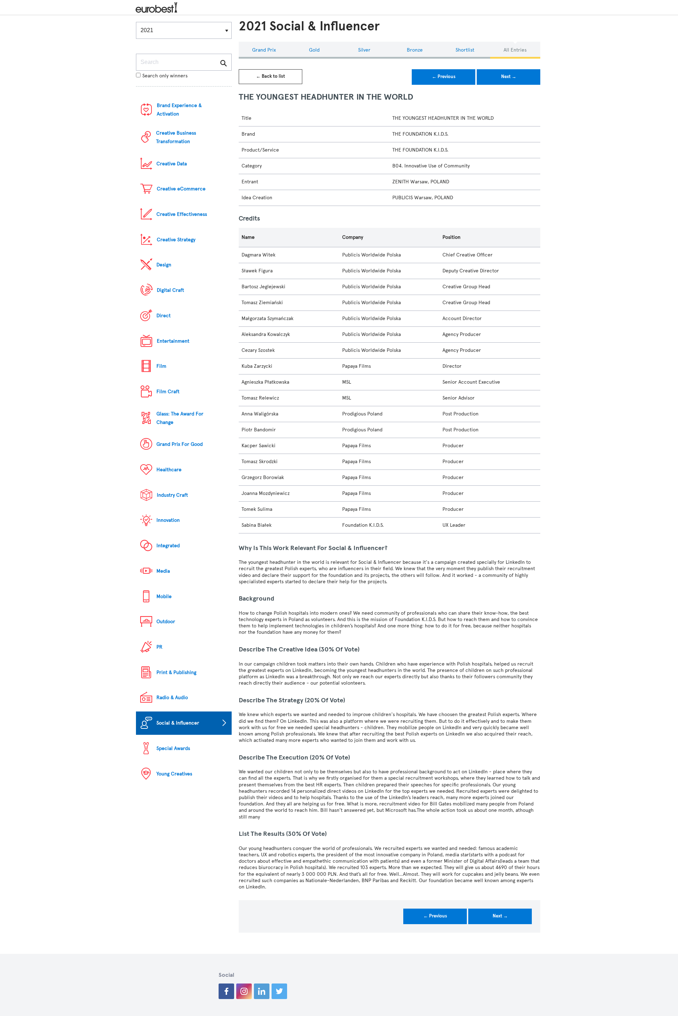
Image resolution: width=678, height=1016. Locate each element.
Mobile (164, 596)
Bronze (415, 50)
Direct (163, 316)
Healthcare (169, 470)
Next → (508, 76)
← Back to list (270, 76)
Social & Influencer (177, 723)
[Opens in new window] (226, 991)
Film (161, 366)
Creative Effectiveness (181, 214)
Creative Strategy (176, 240)
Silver (364, 50)
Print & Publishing (176, 672)
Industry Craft (172, 495)
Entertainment (173, 341)
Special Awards (173, 748)
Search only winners (165, 76)
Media (163, 571)
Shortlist (465, 50)
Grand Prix (264, 50)
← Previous (444, 76)
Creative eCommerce (181, 189)
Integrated (168, 546)
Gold (314, 50)
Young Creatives (174, 774)
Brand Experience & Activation (179, 109)
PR (159, 647)
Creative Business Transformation (176, 137)
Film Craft (167, 392)
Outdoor (165, 622)
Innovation (168, 520)
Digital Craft (170, 290)
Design (163, 265)
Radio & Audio (172, 698)
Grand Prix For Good (179, 444)
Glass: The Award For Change (179, 418)
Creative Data (171, 164)
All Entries (515, 50)
